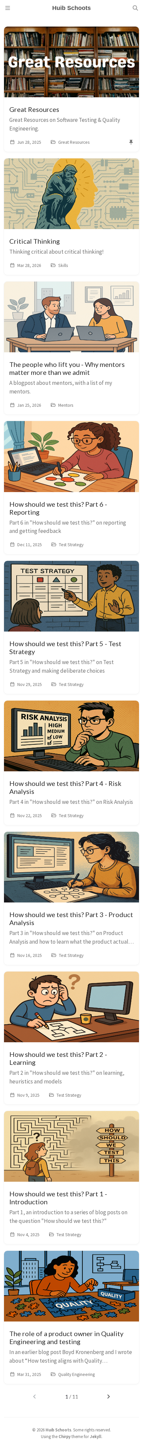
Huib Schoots (58, 1429)
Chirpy (65, 1436)
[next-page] (108, 1396)
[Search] (135, 8)
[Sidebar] (7, 8)
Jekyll (95, 1436)
